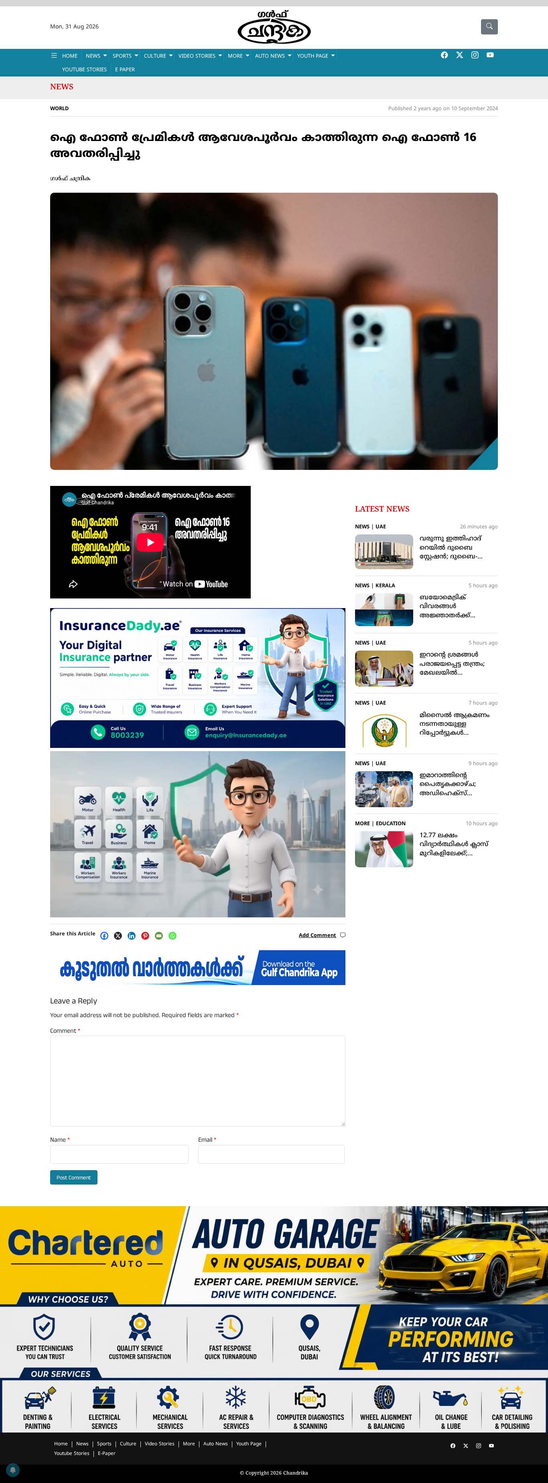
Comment (65, 1031)
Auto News (270, 56)
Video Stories (160, 1444)
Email (207, 1140)
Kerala (385, 586)
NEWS (93, 56)
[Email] (161, 936)
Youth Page (312, 56)
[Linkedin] (134, 936)
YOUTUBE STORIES (84, 70)
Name (60, 1140)
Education (391, 824)
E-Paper (107, 1454)
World (59, 109)
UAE (380, 527)
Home (61, 1444)
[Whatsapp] (174, 936)
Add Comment (317, 936)
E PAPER (125, 70)
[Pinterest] (147, 936)
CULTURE (155, 56)
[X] (120, 936)
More (362, 824)
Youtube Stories (71, 1454)
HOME (69, 56)
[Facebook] (106, 936)
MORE (235, 56)
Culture (128, 1444)
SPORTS (122, 56)
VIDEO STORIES (197, 56)
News (61, 87)
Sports (104, 1444)
